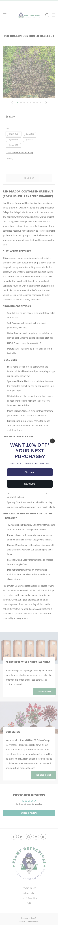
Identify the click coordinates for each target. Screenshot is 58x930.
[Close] (52, 441)
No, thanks (29, 483)
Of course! (29, 472)
